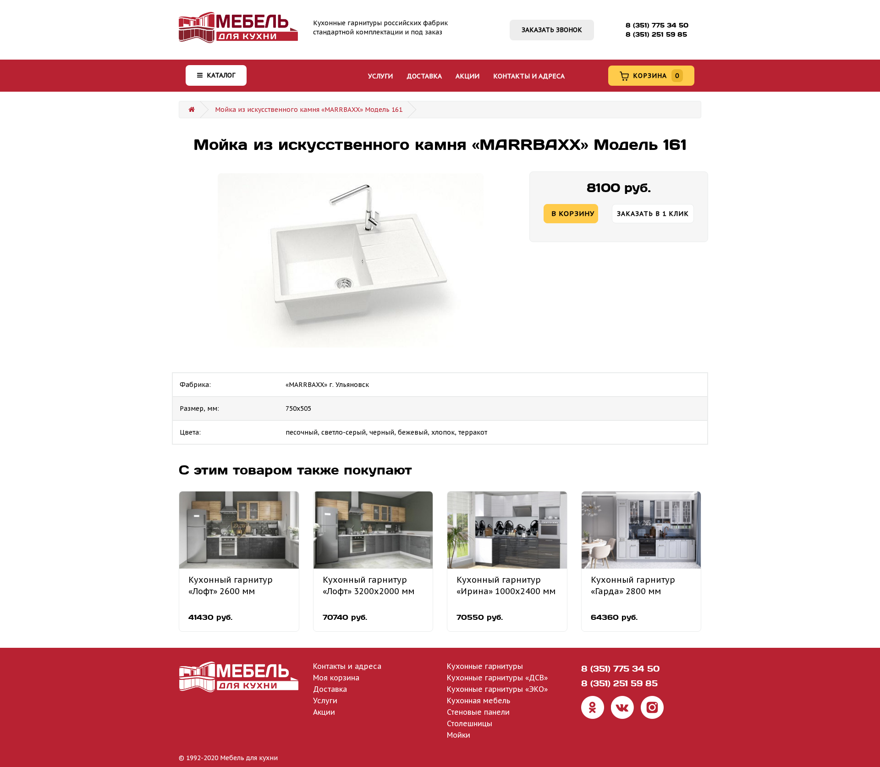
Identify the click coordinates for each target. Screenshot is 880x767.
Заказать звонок (552, 30)
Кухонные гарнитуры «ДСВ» (497, 677)
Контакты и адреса (529, 76)
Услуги (380, 76)
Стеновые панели (478, 712)
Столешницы (469, 723)
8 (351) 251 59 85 (656, 34)
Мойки (458, 734)
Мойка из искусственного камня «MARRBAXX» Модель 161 (308, 109)
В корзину (572, 213)
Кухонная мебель (478, 700)
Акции (467, 76)
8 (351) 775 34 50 (657, 25)
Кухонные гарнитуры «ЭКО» (497, 689)
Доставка (424, 76)
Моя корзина (336, 677)
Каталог (220, 75)
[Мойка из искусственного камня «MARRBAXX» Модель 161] (350, 260)
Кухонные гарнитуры (485, 666)
